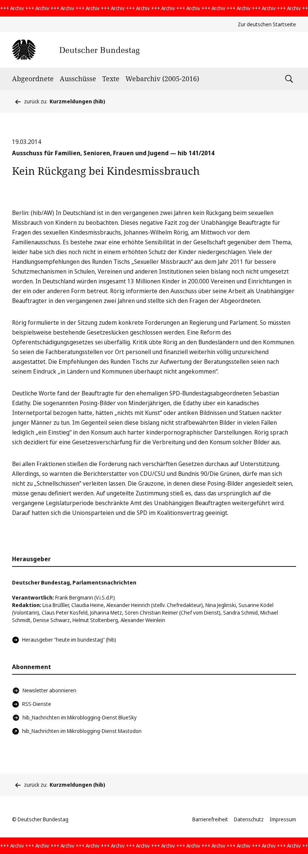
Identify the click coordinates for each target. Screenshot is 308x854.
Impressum (283, 819)
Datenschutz (249, 819)
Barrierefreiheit (210, 819)
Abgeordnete (33, 78)
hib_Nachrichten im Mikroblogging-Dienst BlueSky (80, 717)
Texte (110, 78)
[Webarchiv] (75, 49)
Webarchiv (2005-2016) (162, 78)
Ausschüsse (78, 78)
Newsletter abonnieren (49, 690)
